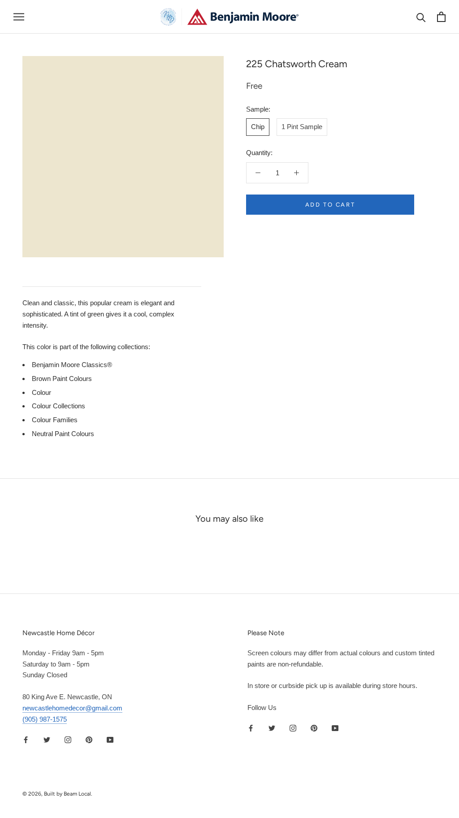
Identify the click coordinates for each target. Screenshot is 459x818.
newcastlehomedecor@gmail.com (72, 708)
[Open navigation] (18, 17)
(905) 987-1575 (44, 719)
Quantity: (259, 152)
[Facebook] (25, 739)
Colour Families (55, 420)
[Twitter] (46, 739)
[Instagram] (68, 739)
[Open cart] (441, 17)
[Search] (421, 17)
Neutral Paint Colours (63, 433)
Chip (257, 126)
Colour (41, 392)
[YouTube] (110, 739)
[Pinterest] (89, 739)
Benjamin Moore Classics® (72, 364)
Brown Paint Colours (62, 378)
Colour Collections (58, 406)
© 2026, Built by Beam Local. (57, 794)
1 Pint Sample (301, 126)
